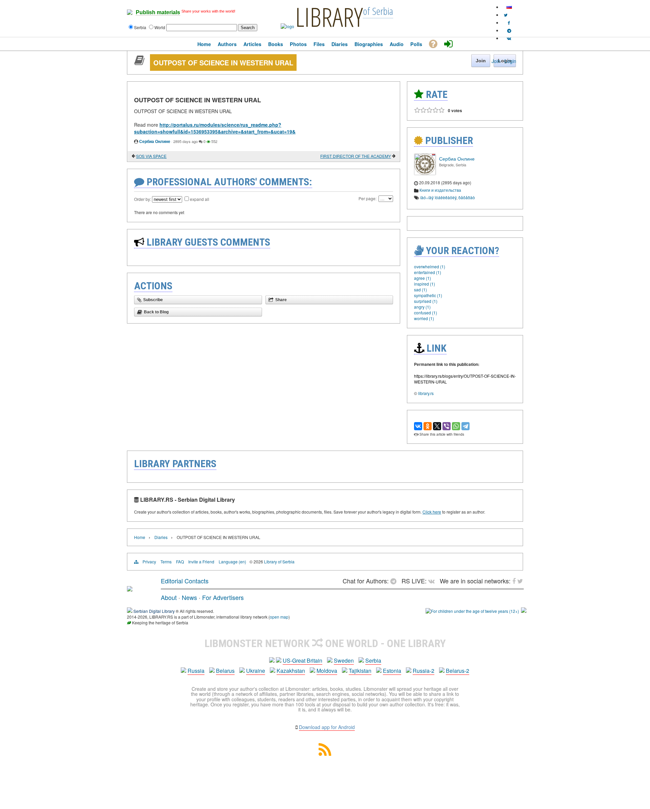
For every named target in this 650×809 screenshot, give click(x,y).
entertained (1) (427, 272)
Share (281, 299)
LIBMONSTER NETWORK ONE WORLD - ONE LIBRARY (325, 643)
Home (139, 537)
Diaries (161, 537)
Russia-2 (423, 671)
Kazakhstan (291, 671)
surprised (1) (425, 301)
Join (496, 61)
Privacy (149, 561)
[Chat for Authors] (509, 30)
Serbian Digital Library (154, 611)
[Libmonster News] (505, 15)
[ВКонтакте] (418, 426)
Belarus (225, 671)
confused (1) (425, 312)
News (189, 597)
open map (279, 617)
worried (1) (424, 318)
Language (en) (232, 561)
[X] (437, 426)
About (169, 597)
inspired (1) (424, 284)
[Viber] (446, 426)
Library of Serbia (279, 561)
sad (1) (420, 289)
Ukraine (255, 671)
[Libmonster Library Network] (523, 611)
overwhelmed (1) (429, 266)
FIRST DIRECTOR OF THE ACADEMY (355, 156)
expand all (199, 199)
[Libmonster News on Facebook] (509, 22)
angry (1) (422, 307)
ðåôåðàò (466, 197)
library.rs (426, 393)
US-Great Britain (302, 660)
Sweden (344, 660)
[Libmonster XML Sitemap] (325, 754)
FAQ (180, 561)
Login (510, 61)
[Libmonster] (129, 588)
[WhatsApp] (456, 426)
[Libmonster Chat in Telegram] (395, 580)
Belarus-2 (457, 671)
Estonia (392, 671)
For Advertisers (223, 597)
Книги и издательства (440, 190)
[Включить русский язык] (509, 7)
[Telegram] (465, 426)
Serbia (373, 660)
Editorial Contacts (185, 580)
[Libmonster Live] (509, 38)
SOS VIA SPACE (151, 156)
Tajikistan (360, 671)
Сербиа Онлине (154, 141)
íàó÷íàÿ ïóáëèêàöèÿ (438, 197)
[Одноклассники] (428, 426)
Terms (166, 561)
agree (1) (422, 278)
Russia (196, 671)
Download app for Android (327, 727)
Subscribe (153, 299)
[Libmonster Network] (472, 611)
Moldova (327, 671)
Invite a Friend (201, 561)
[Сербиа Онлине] (425, 173)
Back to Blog (156, 312)
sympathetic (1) (428, 295)
